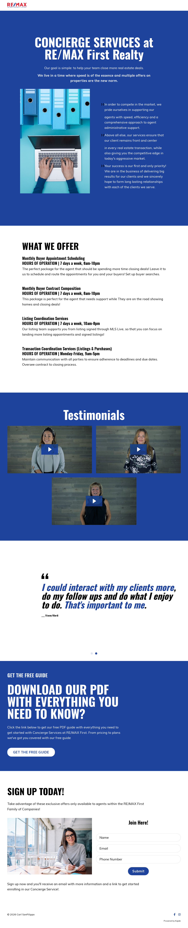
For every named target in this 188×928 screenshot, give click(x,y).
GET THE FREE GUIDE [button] (31, 752)
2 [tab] (96, 653)
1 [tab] (91, 653)
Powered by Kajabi (172, 921)
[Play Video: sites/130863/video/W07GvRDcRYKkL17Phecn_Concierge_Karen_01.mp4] (94, 501)
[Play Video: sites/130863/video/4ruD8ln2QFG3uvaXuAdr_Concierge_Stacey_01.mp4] (138, 449)
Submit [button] (138, 871)
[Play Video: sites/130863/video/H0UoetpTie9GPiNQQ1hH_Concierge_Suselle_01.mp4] (49, 449)
